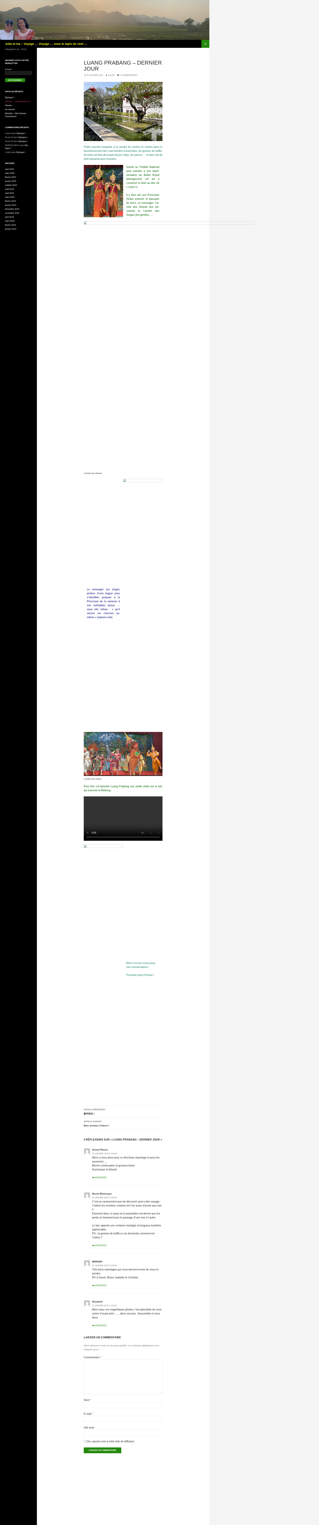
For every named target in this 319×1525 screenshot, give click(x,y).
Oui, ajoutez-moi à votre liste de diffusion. (110, 1441)
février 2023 (10, 201)
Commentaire (92, 1357)
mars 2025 (10, 173)
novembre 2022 (12, 213)
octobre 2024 (11, 185)
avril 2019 (9, 217)
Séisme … (9, 105)
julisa (111, 75)
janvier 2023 (10, 205)
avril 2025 (9, 169)
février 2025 (10, 177)
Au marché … (11, 109)
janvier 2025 (10, 181)
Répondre (100, 1177)
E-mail (88, 1413)
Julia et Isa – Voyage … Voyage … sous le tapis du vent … (46, 44)
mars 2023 (10, 197)
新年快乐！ (94, 1111)
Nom (87, 1400)
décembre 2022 (12, 209)
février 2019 (10, 225)
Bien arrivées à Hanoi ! (96, 1123)
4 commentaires (129, 75)
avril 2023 (9, 193)
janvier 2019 (10, 229)
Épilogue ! (9, 97)
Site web (89, 1427)
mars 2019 (10, 221)
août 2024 (9, 189)
